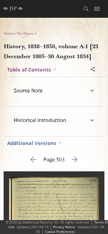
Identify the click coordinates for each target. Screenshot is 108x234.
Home (8, 33)
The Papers (25, 33)
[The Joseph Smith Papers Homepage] (13, 8)
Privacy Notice (64, 227)
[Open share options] (93, 70)
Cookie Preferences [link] (60, 231)
